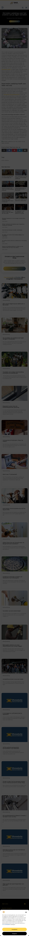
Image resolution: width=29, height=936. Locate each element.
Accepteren (14, 929)
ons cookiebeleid (6, 924)
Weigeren (14, 933)
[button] (26, 912)
